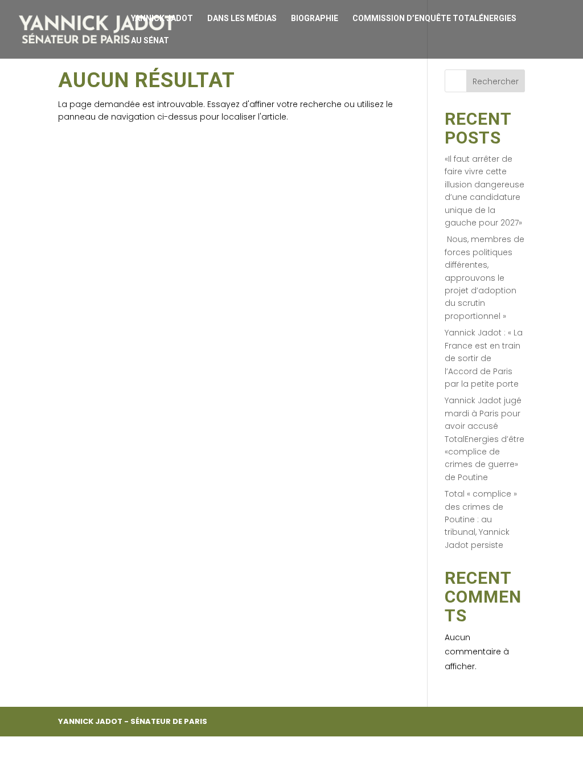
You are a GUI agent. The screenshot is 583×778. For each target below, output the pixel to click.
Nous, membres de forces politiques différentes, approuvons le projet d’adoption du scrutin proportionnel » (484, 277)
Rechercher (496, 81)
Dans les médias (242, 18)
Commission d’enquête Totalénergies (434, 18)
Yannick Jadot (162, 18)
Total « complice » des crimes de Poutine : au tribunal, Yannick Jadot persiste (481, 519)
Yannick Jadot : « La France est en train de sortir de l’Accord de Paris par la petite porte (484, 358)
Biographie (314, 18)
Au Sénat (150, 40)
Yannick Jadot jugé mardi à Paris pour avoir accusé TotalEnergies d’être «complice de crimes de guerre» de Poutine (484, 438)
